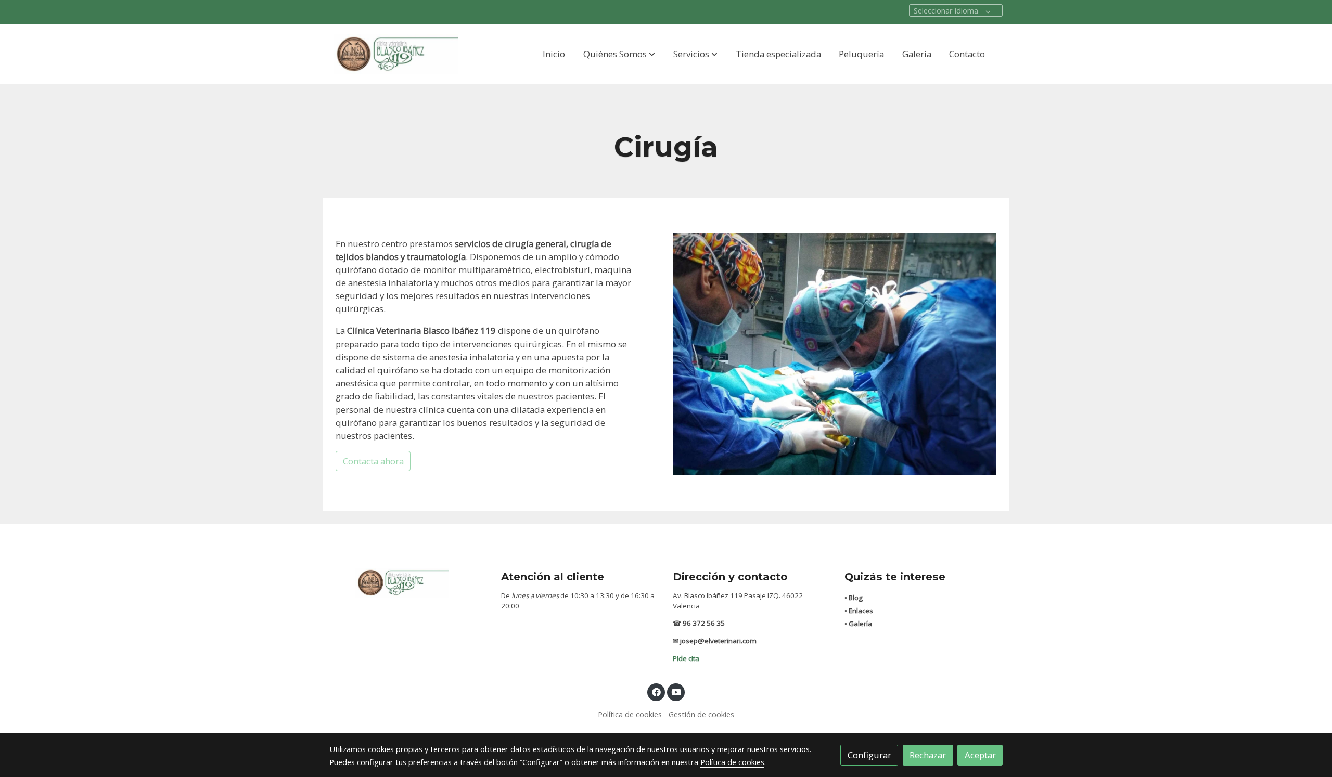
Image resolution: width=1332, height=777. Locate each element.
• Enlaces (858, 610)
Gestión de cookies (701, 714)
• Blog (853, 597)
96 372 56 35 (704, 623)
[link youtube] (676, 691)
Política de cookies (630, 714)
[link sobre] (408, 583)
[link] (396, 54)
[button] (619, 54)
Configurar (869, 755)
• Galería (858, 623)
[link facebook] (656, 691)
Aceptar (980, 755)
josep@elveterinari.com (718, 640)
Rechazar (928, 755)
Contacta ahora (373, 461)
